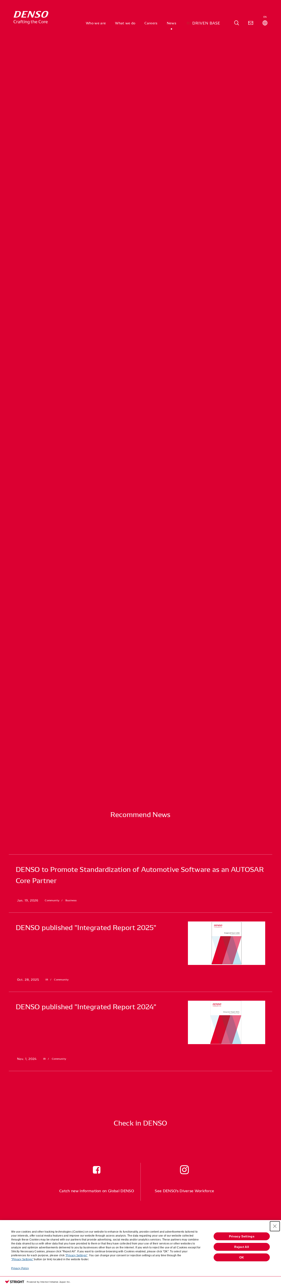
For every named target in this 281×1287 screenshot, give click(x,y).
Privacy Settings (241, 1236)
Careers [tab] (150, 22)
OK (241, 1257)
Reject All (241, 1247)
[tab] (236, 23)
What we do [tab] (125, 22)
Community (57, 137)
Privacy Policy (20, 1268)
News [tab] (171, 22)
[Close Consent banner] (275, 1226)
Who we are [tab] (96, 22)
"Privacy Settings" (76, 1255)
